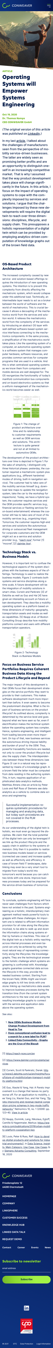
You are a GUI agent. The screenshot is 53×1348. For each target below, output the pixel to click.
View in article (20, 1112)
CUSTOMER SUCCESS (14, 1218)
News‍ (48, 1248)
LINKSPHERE (10, 1211)
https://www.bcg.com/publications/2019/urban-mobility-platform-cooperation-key (26, 1126)
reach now (25, 539)
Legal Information (43, 1344)
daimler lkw (23, 543)
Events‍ (34, 1248)
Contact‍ (6, 1248)
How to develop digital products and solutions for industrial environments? (26, 1140)
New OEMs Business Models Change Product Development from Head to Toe (28, 1026)
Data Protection (26, 1344)
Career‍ (21, 1248)
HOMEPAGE (9, 1196)
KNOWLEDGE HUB (13, 1225)
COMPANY (8, 1203)
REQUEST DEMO (12, 1239)
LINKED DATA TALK (13, 1232)
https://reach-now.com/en (20, 1053)
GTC (15, 1344)
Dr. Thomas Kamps (13, 118)
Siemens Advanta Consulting (20, 1150)
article (20, 141)
